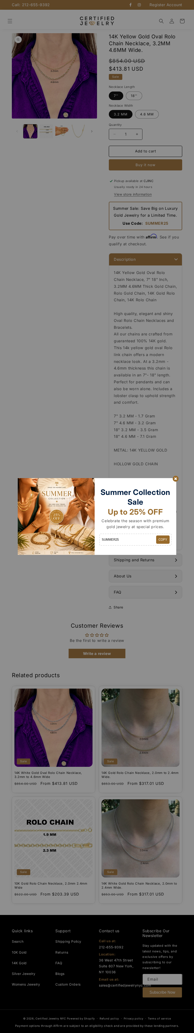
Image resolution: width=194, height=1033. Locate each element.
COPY (163, 539)
